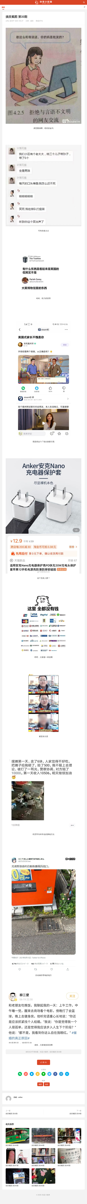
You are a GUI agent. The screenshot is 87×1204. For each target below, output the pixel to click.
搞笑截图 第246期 (38, 1165)
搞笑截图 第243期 (12, 1185)
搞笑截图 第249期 (12, 1145)
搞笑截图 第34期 (75, 1113)
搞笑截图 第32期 (11, 1113)
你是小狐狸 (43, 2)
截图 (40, 1084)
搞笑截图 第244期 (38, 1145)
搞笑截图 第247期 (12, 1165)
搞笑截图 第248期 (64, 1145)
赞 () (43, 1062)
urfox (20, 1097)
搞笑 (3, 7)
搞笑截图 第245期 (64, 1165)
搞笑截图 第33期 (55, 1052)
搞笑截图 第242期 (38, 1185)
